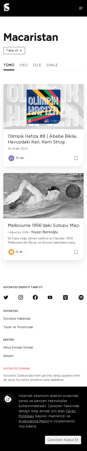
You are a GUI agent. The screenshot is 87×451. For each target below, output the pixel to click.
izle (37, 65)
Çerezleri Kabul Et (63, 440)
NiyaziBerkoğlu (44, 232)
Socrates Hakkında (16, 318)
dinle (52, 65)
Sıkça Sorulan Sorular (18, 347)
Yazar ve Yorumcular (18, 327)
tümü (8, 65)
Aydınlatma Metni (34, 421)
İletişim (8, 356)
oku (23, 65)
